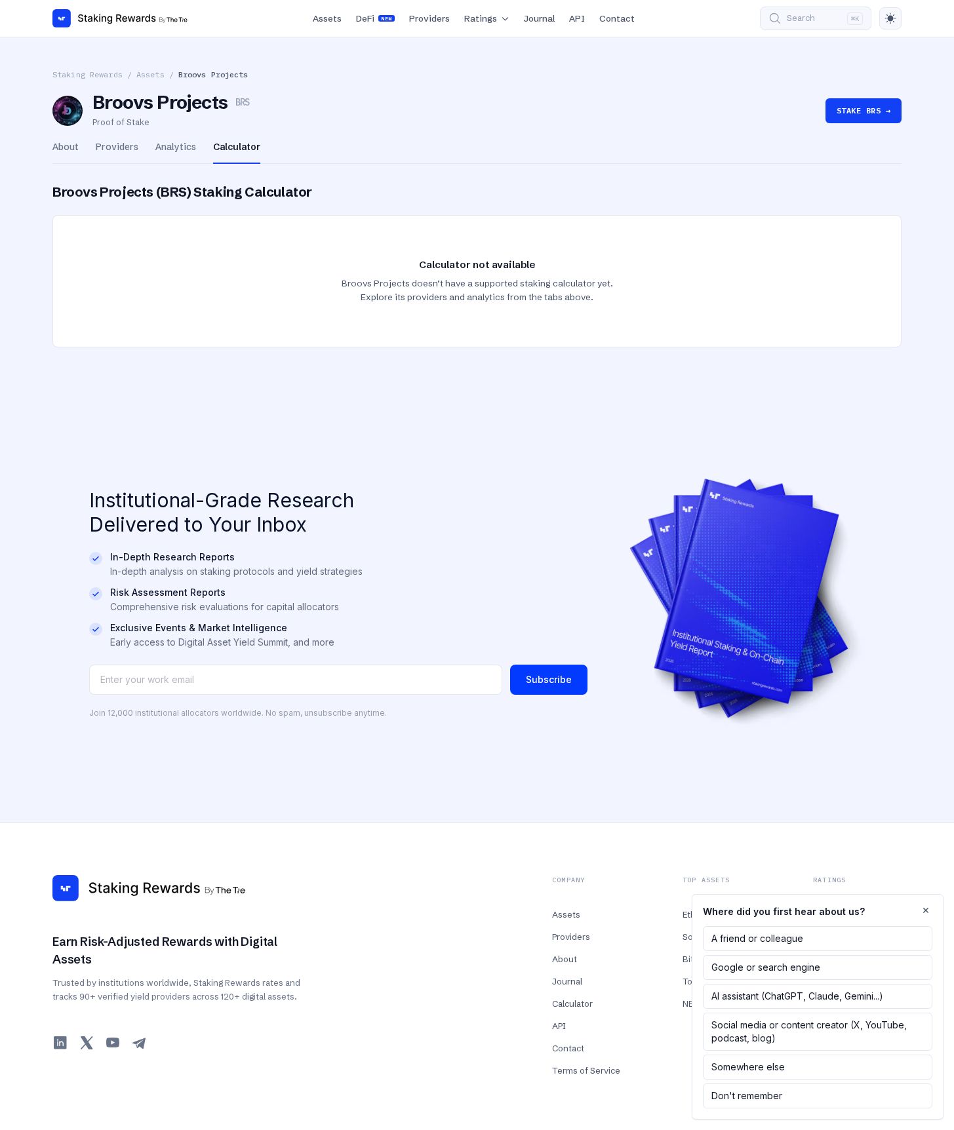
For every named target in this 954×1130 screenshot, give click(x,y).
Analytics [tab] (175, 147)
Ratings (480, 18)
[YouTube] (113, 1043)
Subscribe (549, 679)
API (577, 18)
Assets (327, 18)
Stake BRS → (863, 110)
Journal (539, 18)
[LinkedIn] (60, 1043)
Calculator (572, 1003)
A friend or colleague (757, 938)
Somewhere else (748, 1066)
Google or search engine (765, 967)
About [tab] (65, 147)
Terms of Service (586, 1070)
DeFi (373, 18)
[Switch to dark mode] (890, 18)
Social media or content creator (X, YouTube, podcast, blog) (809, 1031)
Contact (617, 18)
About (564, 959)
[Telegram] (139, 1043)
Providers (429, 18)
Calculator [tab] (236, 147)
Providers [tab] (117, 147)
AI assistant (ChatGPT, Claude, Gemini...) (797, 996)
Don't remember (746, 1095)
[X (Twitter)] (86, 1043)
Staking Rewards (87, 74)
